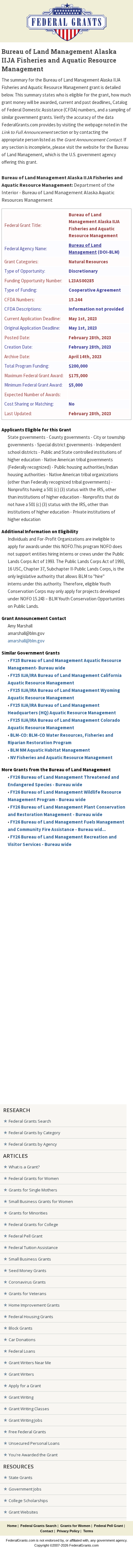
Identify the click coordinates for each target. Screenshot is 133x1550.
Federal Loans (22, 1351)
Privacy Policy (68, 1531)
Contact (46, 1531)
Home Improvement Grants (34, 1305)
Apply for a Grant (25, 1385)
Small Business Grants (30, 1259)
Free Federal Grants (27, 1432)
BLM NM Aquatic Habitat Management (50, 750)
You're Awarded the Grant (33, 1455)
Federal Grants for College (33, 1224)
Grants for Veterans (27, 1293)
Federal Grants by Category (34, 1132)
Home (12, 1526)
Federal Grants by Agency (33, 1144)
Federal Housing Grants (31, 1316)
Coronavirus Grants (27, 1282)
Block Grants (20, 1328)
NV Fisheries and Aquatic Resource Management (61, 757)
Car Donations (22, 1339)
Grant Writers (21, 1374)
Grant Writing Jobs (25, 1420)
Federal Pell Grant (25, 1236)
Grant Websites (23, 1512)
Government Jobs (25, 1489)
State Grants (20, 1477)
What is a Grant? (24, 1167)
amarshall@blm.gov (26, 641)
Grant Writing (21, 1397)
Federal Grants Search (30, 1121)
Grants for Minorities (28, 1213)
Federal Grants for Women (34, 1178)
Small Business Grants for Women (41, 1201)
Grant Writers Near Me (30, 1362)
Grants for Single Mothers (33, 1190)
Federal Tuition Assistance (33, 1247)
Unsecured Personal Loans (34, 1443)
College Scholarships (28, 1500)
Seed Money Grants (27, 1270)
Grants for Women (75, 1526)
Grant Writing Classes (29, 1408)
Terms (88, 1531)
